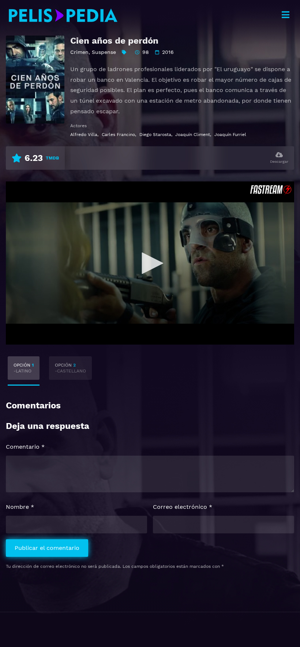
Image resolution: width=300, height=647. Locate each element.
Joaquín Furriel (230, 134)
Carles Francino (118, 134)
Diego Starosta (155, 134)
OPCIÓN (24, 368)
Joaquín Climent (192, 134)
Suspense (104, 52)
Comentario (25, 446)
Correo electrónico (182, 506)
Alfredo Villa (83, 134)
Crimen (79, 52)
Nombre (20, 506)
